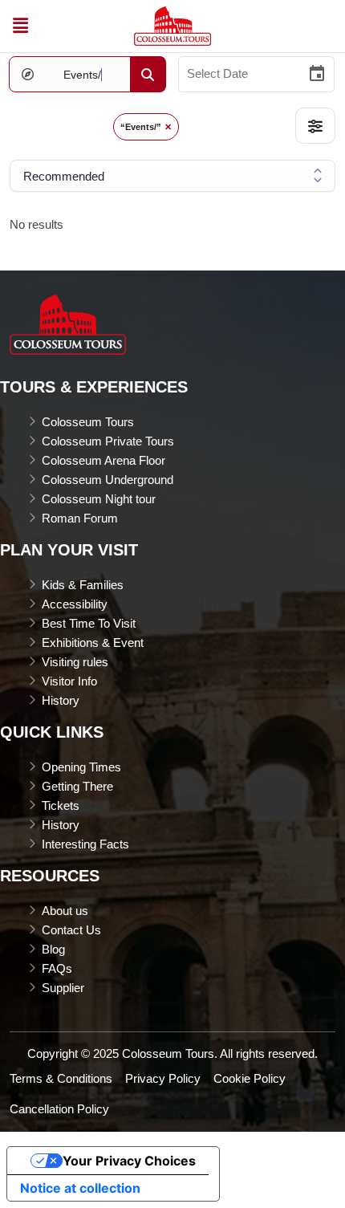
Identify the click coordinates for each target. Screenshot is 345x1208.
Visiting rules (75, 662)
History (60, 700)
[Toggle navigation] (20, 26)
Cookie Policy (249, 1078)
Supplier (63, 987)
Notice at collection (80, 1188)
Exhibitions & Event (93, 642)
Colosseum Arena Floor (103, 460)
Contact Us (71, 930)
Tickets (60, 805)
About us (65, 910)
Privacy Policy (163, 1078)
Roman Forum (80, 518)
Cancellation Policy (59, 1109)
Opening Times (81, 767)
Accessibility (75, 604)
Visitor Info (69, 681)
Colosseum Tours (88, 422)
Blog (53, 949)
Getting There (77, 786)
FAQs (57, 968)
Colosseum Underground (107, 479)
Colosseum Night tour (99, 499)
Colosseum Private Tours (108, 441)
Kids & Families (83, 585)
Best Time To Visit (89, 623)
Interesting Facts (85, 844)
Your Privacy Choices (129, 1161)
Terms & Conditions (61, 1078)
